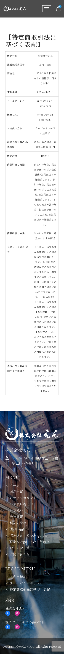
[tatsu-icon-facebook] (8, 613)
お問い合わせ (20, 554)
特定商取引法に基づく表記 (30, 589)
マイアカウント (25, 497)
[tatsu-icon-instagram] (17, 613)
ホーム (15, 485)
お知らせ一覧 (20, 547)
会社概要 (16, 516)
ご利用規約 (18, 576)
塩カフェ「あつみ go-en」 (30, 535)
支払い (18, 510)
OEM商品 (17, 529)
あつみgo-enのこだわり (31, 541)
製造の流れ (18, 522)
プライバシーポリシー (26, 583)
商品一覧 (16, 491)
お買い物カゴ (23, 504)
